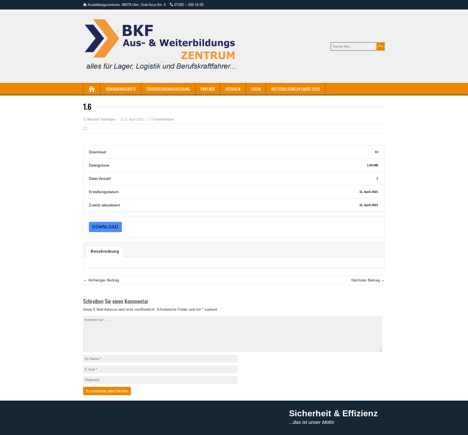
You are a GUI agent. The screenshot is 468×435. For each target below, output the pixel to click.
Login (256, 89)
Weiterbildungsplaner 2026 (295, 89)
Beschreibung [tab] (105, 251)
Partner (208, 89)
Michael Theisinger (101, 119)
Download (105, 226)
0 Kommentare (163, 119)
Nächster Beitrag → (368, 280)
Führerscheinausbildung (168, 89)
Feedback (232, 89)
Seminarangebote (121, 89)
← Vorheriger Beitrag (101, 280)
